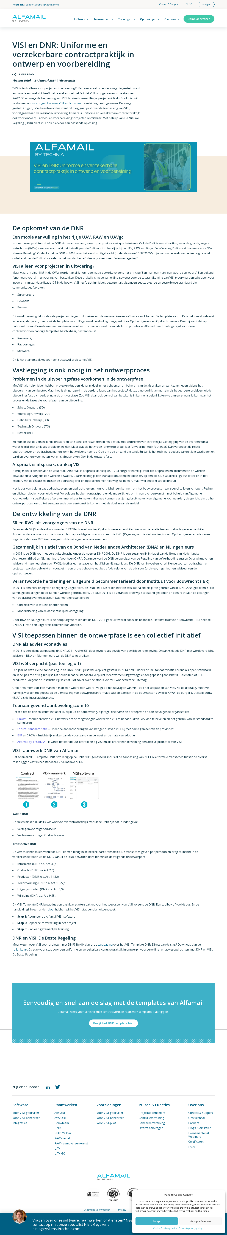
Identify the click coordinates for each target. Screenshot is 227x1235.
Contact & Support (169, 4)
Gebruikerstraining (151, 1118)
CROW (21, 719)
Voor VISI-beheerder (26, 1118)
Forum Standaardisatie (32, 729)
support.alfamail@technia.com (42, 4)
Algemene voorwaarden (97, 1209)
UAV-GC (59, 1153)
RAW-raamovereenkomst (71, 1143)
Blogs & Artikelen (199, 1128)
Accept (157, 1221)
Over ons (170, 19)
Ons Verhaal (196, 1118)
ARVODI (59, 1112)
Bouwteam (61, 1123)
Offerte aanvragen (151, 1128)
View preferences (200, 1221)
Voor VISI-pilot (106, 1123)
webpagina (105, 944)
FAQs (191, 1147)
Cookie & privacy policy (165, 1228)
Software (79, 19)
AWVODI (60, 1118)
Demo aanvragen (199, 19)
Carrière (193, 1123)
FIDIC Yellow (62, 1133)
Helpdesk (18, 4)
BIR (19, 735)
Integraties (19, 1123)
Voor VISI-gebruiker (25, 1112)
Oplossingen (148, 19)
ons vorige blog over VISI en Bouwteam (57, 103)
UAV (57, 1148)
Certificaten (196, 1141)
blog (51, 909)
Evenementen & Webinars (198, 1134)
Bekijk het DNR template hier (113, 1023)
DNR (57, 1128)
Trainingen (125, 19)
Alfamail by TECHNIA (31, 742)
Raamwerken (101, 19)
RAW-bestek (62, 1138)
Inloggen (206, 4)
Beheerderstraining (152, 1123)
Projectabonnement (152, 1112)
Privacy (122, 1209)
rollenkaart (19, 949)
